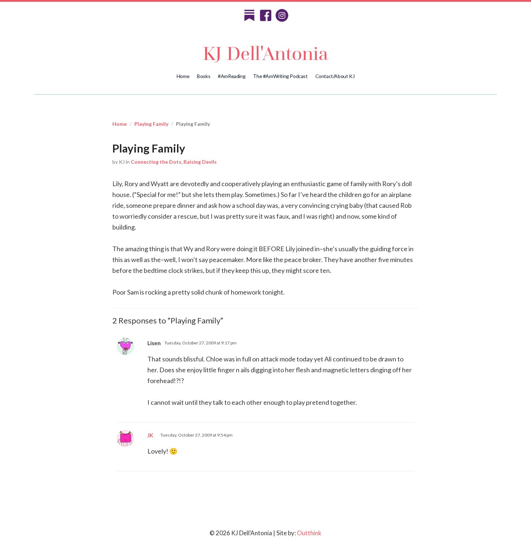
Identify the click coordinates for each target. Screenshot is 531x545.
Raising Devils (200, 162)
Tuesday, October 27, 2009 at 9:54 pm (196, 435)
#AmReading (231, 76)
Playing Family (151, 124)
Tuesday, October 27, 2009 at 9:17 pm (200, 343)
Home (183, 76)
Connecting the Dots (156, 162)
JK (150, 435)
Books (203, 76)
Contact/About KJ (335, 76)
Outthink (309, 533)
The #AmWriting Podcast (280, 76)
